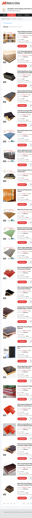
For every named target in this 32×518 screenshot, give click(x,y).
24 (8, 503)
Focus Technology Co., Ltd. (18, 512)
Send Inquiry (22, 46)
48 (14, 503)
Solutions (27, 15)
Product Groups (8, 23)
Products (12, 15)
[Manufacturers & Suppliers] (10, 3)
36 (11, 503)
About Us (19, 15)
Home (4, 15)
